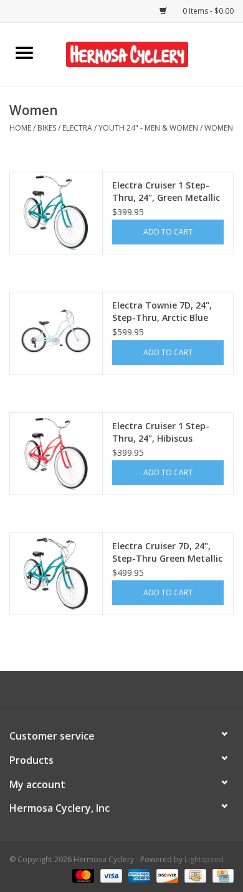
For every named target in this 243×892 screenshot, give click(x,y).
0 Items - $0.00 (207, 11)
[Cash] (193, 875)
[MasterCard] (82, 875)
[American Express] (138, 875)
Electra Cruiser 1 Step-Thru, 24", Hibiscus (160, 432)
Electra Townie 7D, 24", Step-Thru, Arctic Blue (162, 311)
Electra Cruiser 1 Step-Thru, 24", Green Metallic (166, 191)
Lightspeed (204, 859)
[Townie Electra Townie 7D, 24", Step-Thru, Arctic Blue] (56, 330)
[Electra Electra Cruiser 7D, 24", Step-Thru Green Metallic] (56, 571)
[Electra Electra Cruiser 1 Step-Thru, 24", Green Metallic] (56, 210)
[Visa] (110, 875)
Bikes (46, 128)
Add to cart (168, 231)
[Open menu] (24, 52)
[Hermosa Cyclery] (145, 53)
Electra (77, 128)
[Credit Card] (221, 875)
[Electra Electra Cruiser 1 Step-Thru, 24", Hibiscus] (56, 451)
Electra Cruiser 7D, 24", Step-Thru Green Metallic (167, 552)
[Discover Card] (166, 875)
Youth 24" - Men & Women (148, 128)
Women (218, 128)
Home (20, 128)
